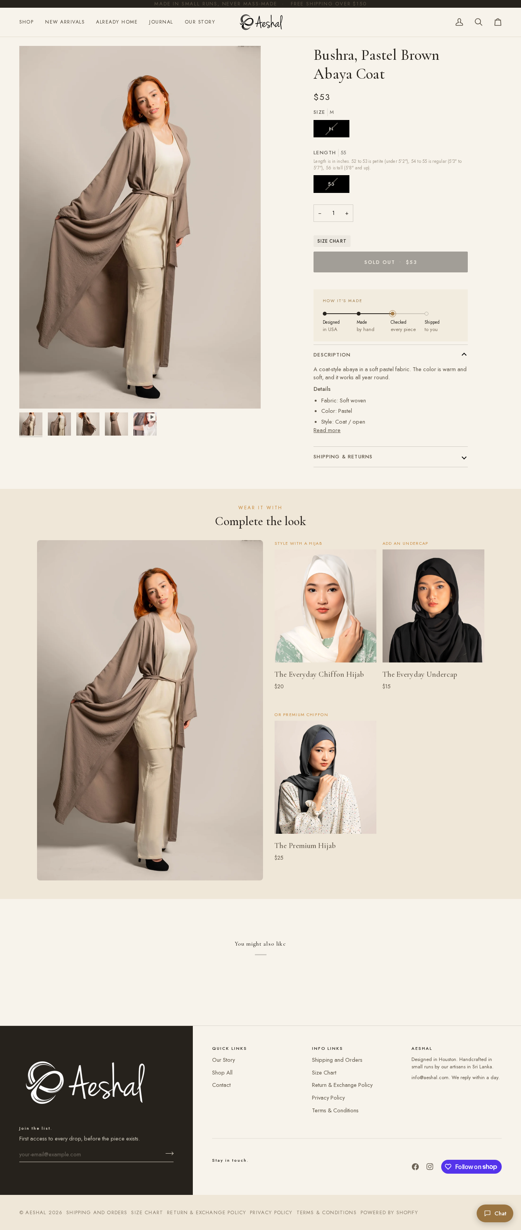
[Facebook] (415, 1166)
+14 (339, 696)
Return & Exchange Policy (342, 1085)
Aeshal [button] (421, 1048)
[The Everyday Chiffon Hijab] (325, 605)
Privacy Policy (328, 1097)
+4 (339, 868)
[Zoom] (33, 394)
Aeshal (35, 1212)
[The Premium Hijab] (325, 777)
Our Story (223, 1060)
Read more (327, 430)
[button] (29, 22)
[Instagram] (430, 1166)
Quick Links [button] (229, 1048)
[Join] (167, 1153)
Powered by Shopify (389, 1212)
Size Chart (331, 241)
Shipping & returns (343, 456)
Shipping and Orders (337, 1060)
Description (332, 354)
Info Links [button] (328, 1048)
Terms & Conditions (335, 1110)
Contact (221, 1085)
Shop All (222, 1072)
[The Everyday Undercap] (433, 605)
